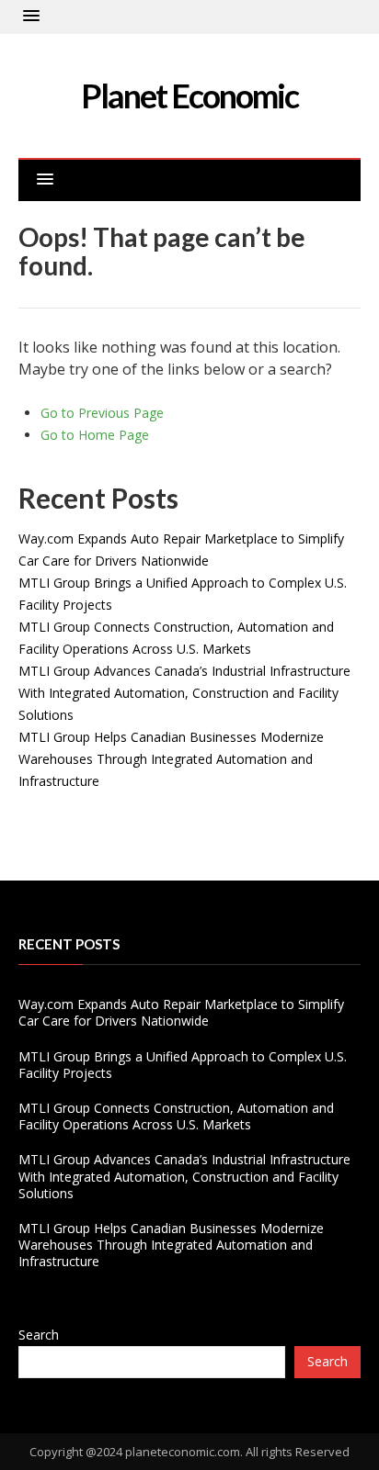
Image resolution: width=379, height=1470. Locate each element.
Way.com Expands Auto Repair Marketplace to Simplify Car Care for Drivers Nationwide (181, 1012)
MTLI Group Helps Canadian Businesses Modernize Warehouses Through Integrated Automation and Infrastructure (171, 759)
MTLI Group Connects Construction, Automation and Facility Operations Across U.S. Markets (176, 1116)
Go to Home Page (94, 434)
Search (38, 1334)
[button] (31, 16)
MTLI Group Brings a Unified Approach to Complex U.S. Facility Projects (182, 1065)
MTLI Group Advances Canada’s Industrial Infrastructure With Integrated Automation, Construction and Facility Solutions (184, 693)
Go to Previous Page (102, 412)
